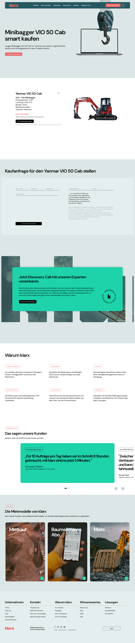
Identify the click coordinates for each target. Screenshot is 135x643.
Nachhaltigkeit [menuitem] (10, 617)
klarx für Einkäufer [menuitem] (61, 617)
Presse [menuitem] (7, 608)
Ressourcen (86, 5)
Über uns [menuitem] (8, 611)
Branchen (67, 5)
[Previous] (116, 488)
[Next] (123, 488)
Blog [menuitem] (81, 611)
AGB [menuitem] (55, 630)
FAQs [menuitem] (81, 614)
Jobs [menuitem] (6, 614)
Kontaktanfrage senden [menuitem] (38, 617)
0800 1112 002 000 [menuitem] (36, 611)
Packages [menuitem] (58, 611)
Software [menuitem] (108, 608)
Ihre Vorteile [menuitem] (59, 608)
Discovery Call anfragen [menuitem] (38, 614)
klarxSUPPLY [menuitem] (109, 614)
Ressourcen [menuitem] (84, 608)
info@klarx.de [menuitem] (34, 608)
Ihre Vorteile (46, 5)
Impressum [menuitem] (72, 630)
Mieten (36, 5)
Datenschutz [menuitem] (63, 630)
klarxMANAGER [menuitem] (110, 611)
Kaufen (76, 5)
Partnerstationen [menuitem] (10, 620)
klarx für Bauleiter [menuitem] (61, 614)
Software (56, 5)
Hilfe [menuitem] (81, 617)
